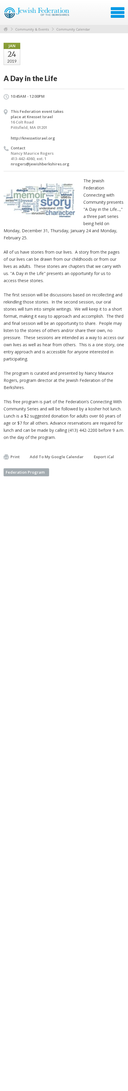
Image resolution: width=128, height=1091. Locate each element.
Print (15, 456)
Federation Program (25, 472)
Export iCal (104, 456)
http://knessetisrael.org (33, 138)
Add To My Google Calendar (57, 456)
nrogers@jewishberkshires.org (40, 164)
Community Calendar (73, 29)
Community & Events (32, 29)
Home (6, 29)
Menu (117, 12)
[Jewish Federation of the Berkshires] (37, 14)
